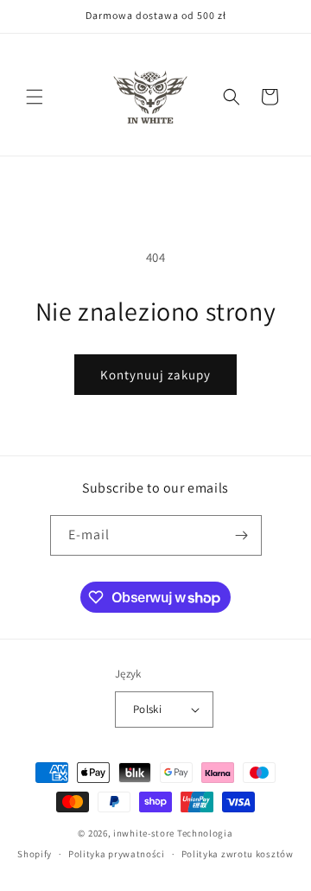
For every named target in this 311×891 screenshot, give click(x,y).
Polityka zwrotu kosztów (237, 854)
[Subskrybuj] (242, 535)
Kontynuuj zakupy (155, 374)
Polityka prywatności (116, 854)
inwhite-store (144, 833)
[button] (35, 97)
